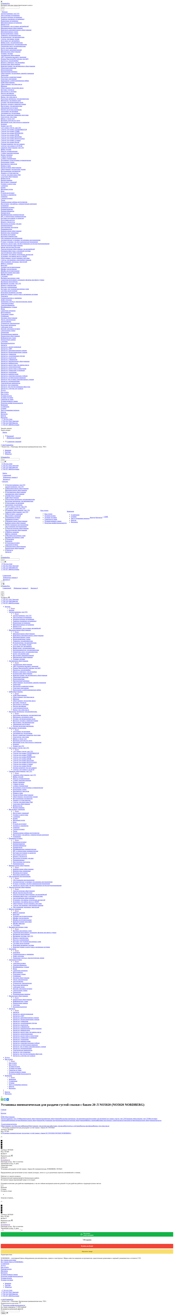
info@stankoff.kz (7, 445)
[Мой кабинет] (2, 573)
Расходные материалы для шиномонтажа (27, 715)
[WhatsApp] (2, 1099)
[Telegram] (5, 1099)
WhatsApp (8, 454)
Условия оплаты (6, 1278)
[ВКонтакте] (7, 1099)
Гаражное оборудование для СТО (24, 775)
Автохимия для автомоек (21, 731)
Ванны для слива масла (101, 1126)
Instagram (8, 450)
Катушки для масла (57, 1126)
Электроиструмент (19, 963)
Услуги (3, 1265)
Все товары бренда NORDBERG (12, 1262)
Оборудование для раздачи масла (39, 1126)
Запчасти (16, 1012)
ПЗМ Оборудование (20, 695)
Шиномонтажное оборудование (24, 634)
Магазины (4, 1271)
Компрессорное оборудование (23, 869)
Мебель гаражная (19, 912)
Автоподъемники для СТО (22, 615)
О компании (5, 1263)
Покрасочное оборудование (22, 999)
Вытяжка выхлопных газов (22, 931)
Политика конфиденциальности (12, 1276)
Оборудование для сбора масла (11, 1126)
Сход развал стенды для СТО (23, 751)
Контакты (4, 1273)
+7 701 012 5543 (6, 419)
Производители (6, 1269)
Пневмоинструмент (19, 842)
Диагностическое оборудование (24, 891)
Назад (13, 608)
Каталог (11, 610)
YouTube (8, 452)
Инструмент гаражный (21, 813)
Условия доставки (7, 1280)
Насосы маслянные (86, 1126)
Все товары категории (8, 1260)
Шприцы (25, 1126)
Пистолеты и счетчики (72, 1126)
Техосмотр (16, 952)
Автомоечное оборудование (22, 664)
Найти (3, 1313)
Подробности (5, 1160)
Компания (12, 1079)
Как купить (13, 1063)
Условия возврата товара (9, 1274)
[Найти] (2, 9)
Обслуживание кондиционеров (23, 880)
